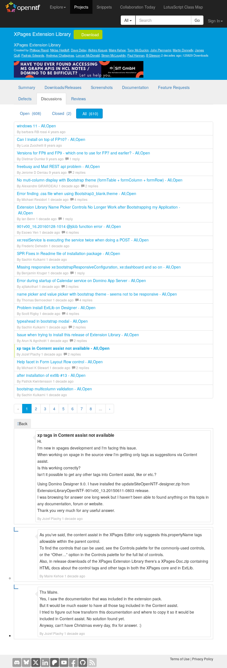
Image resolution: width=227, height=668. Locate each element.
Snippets (104, 7)
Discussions (51, 98)
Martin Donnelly (183, 50)
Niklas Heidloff (59, 50)
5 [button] (63, 408)
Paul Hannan (136, 55)
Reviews (78, 98)
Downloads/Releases (63, 87)
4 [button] (54, 408)
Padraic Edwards (32, 55)
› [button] (109, 408)
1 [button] (27, 408)
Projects (81, 7)
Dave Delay (78, 50)
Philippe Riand (39, 50)
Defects (25, 98)
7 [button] (82, 408)
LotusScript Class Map (183, 7)
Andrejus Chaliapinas (60, 55)
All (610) (90, 113)
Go (197, 20)
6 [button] (72, 408)
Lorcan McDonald (88, 55)
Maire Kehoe (117, 50)
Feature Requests (174, 87)
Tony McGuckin (138, 50)
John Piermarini (160, 50)
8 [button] (91, 408)
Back (23, 423)
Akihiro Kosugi (97, 50)
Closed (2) (61, 113)
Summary (26, 87)
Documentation (135, 87)
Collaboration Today (137, 7)
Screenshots (102, 87)
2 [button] (36, 408)
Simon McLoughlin (113, 55)
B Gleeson (153, 55)
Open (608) (30, 113)
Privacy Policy (202, 658)
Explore (56, 7)
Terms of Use (180, 658)
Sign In (214, 20)
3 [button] (45, 408)
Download (89, 34)
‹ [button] (18, 408)
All (127, 20)
